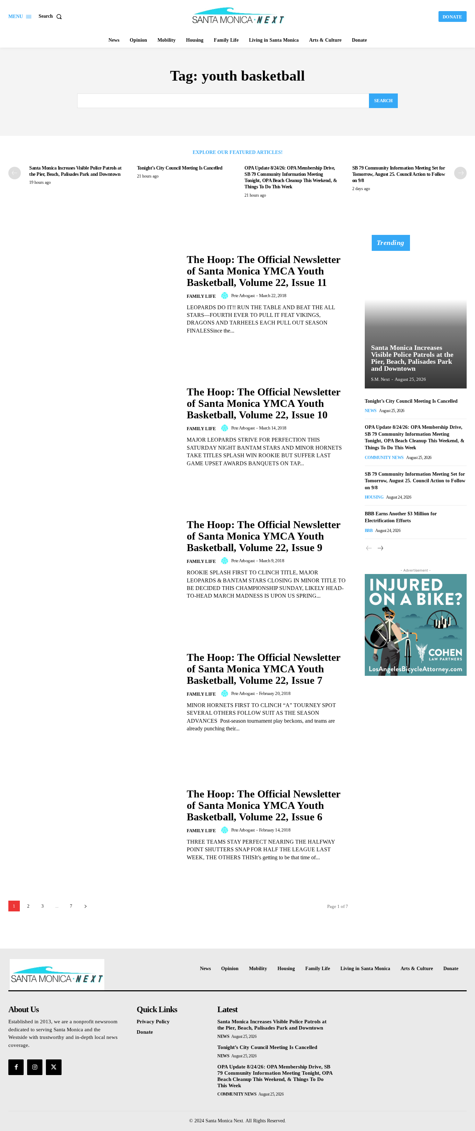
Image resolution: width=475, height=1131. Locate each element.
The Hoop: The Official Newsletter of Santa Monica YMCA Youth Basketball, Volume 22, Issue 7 (263, 668)
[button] (52, 16)
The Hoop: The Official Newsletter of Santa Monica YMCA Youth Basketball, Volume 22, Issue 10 (263, 403)
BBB (369, 530)
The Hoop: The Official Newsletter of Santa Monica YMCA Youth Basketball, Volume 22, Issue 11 (263, 271)
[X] (53, 1067)
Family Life (201, 296)
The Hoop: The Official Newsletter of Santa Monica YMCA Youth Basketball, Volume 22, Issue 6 (263, 805)
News (371, 410)
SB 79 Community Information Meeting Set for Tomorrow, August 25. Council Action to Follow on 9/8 (398, 174)
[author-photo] (225, 295)
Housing (374, 497)
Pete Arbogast (243, 295)
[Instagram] (34, 1067)
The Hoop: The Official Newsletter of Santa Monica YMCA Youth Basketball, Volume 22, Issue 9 (263, 536)
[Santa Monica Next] (238, 15)
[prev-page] (14, 173)
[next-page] (460, 173)
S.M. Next (380, 379)
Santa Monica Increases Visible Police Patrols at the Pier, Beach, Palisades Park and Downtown (412, 358)
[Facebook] (16, 1067)
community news (384, 457)
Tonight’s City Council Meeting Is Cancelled (180, 168)
